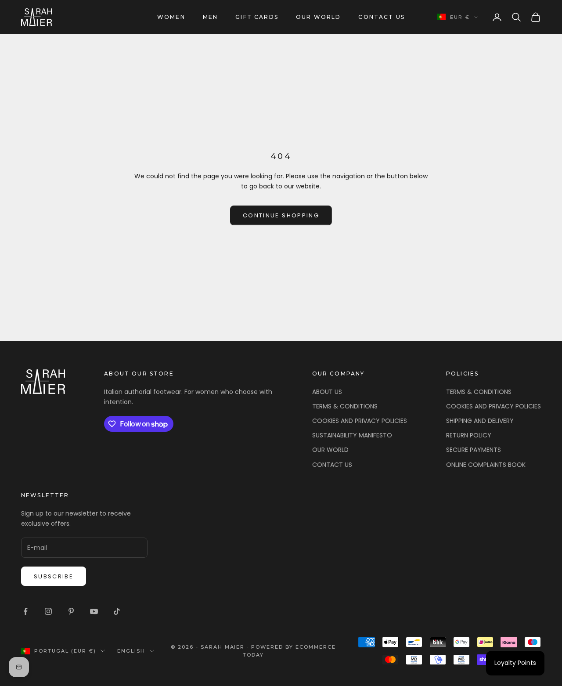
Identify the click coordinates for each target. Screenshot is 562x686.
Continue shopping (281, 215)
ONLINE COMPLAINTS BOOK (486, 464)
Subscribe (53, 576)
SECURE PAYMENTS (473, 449)
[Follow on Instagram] (48, 611)
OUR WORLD (318, 17)
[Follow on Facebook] (25, 611)
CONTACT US (381, 17)
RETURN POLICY (468, 435)
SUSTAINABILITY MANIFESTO (352, 435)
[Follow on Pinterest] (71, 611)
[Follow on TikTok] (116, 611)
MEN (210, 17)
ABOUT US (327, 391)
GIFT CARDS (256, 17)
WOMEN (171, 17)
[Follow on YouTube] (94, 611)
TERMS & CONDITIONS (345, 406)
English (131, 651)
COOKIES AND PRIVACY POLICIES (359, 420)
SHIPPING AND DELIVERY (480, 420)
